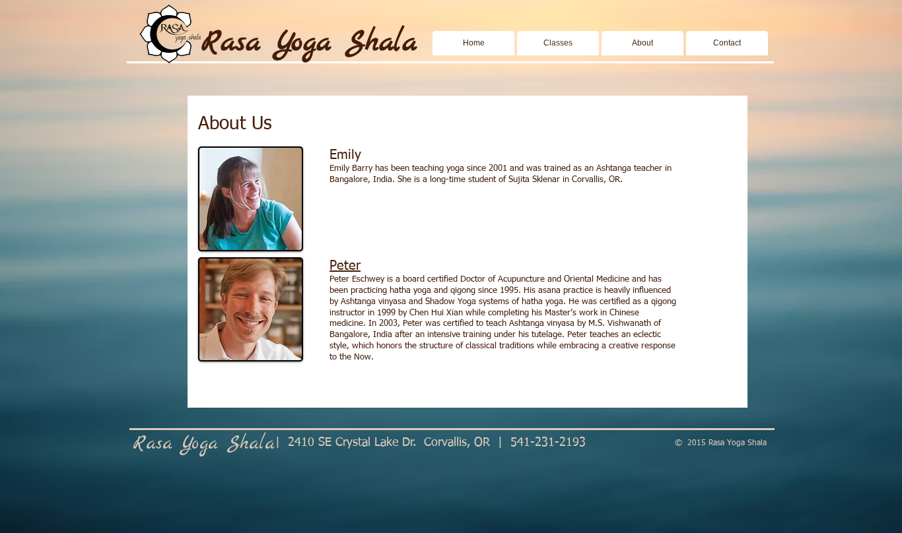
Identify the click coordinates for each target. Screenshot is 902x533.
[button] (558, 43)
